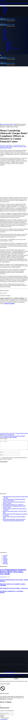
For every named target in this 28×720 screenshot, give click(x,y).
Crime (4, 33)
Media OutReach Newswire (12, 48)
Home (4, 29)
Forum (4, 12)
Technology (6, 39)
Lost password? (3, 719)
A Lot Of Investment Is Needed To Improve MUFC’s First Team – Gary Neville (13, 572)
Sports (4, 37)
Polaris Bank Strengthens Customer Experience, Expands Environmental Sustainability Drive (14, 520)
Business (5, 31)
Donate (4, 11)
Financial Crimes (24, 433)
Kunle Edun (8, 145)
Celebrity (5, 32)
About (4, 7)
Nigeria (4, 35)
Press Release (10, 434)
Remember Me (5, 718)
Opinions (8, 45)
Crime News (3, 433)
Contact (5, 13)
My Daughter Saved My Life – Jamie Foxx (13, 504)
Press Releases (9, 47)
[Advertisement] (14, 81)
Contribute (5, 9)
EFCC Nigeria (16, 433)
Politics (4, 36)
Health (7, 44)
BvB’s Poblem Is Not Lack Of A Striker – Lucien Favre (14, 588)
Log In (2, 716)
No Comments (17, 145)
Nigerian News (3, 434)
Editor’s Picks (9, 43)
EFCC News (2, 145)
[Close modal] (0, 685)
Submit (16, 678)
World (7, 49)
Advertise (5, 8)
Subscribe (2, 53)
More (4, 40)
